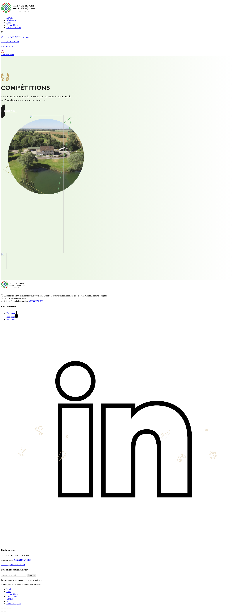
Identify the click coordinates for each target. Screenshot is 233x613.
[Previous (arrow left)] (2, 611)
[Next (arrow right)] (5, 611)
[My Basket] (2, 52)
